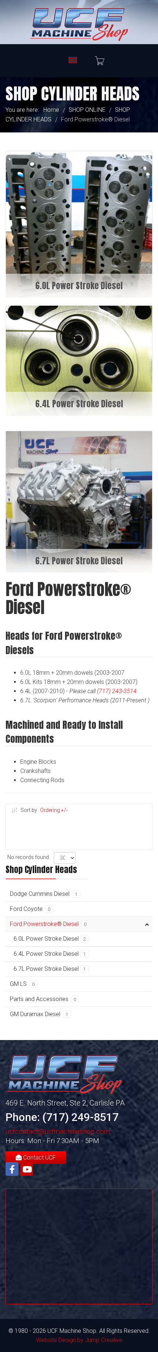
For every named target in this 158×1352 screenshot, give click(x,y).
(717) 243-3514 (117, 691)
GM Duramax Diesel (39, 1014)
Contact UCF (39, 1157)
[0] (100, 60)
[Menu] (72, 60)
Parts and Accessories (43, 999)
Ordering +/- (54, 810)
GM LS (22, 983)
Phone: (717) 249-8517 (62, 1117)
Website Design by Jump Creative (79, 1340)
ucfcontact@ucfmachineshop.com (58, 1132)
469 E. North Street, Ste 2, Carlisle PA (65, 1103)
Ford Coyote (30, 908)
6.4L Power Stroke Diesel (50, 953)
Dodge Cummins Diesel (44, 893)
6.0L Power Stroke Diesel (50, 938)
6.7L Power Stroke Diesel (50, 968)
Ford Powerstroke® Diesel (48, 923)
